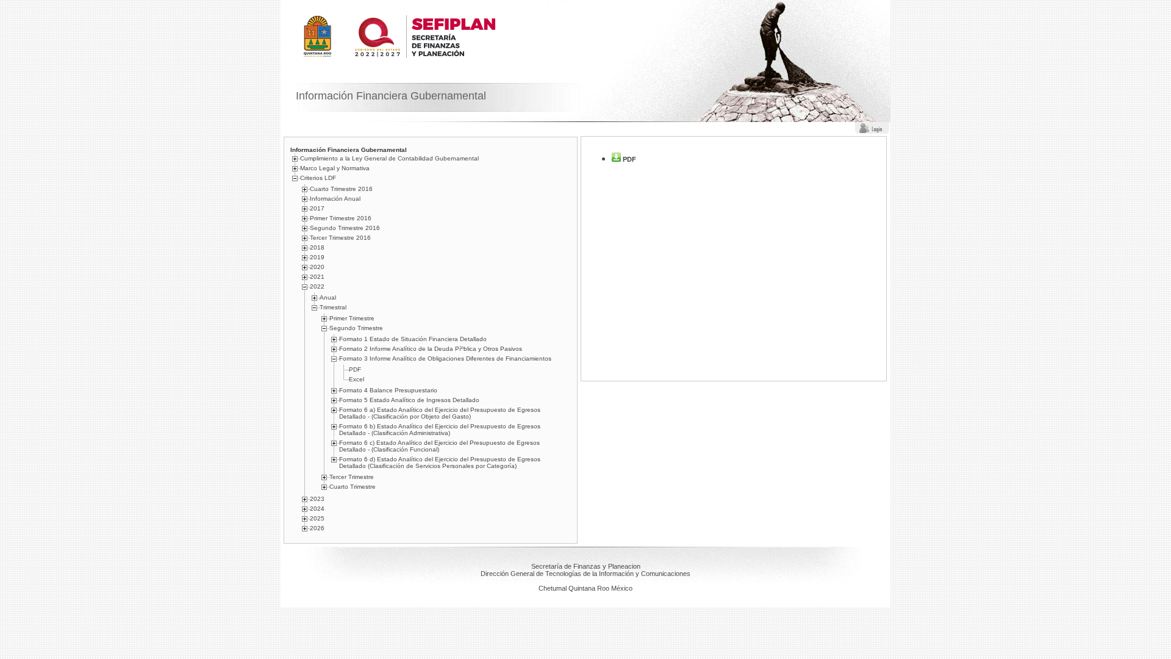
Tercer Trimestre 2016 (340, 237)
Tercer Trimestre (351, 477)
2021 (317, 276)
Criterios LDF (318, 178)
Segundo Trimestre (356, 328)
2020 (317, 267)
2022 (317, 286)
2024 (317, 508)
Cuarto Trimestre (352, 486)
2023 (317, 498)
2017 (317, 208)
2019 (317, 257)
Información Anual (335, 198)
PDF (355, 369)
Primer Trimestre (351, 318)
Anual (328, 297)
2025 (317, 518)
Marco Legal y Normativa (335, 168)
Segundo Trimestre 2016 (345, 228)
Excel (356, 379)
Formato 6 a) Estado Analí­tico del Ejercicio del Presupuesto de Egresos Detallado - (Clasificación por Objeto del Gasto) (439, 413)
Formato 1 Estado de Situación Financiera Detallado (413, 339)
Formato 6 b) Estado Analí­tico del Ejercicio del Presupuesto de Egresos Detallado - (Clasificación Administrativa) (439, 429)
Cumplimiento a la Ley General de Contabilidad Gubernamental (389, 158)
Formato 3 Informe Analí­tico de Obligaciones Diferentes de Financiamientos (445, 358)
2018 (317, 247)
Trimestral (333, 307)
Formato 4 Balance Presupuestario (388, 390)
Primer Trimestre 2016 (340, 218)
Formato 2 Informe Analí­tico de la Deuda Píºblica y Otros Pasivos (430, 348)
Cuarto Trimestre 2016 (341, 188)
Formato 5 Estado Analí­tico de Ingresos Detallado (409, 400)
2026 (317, 528)
